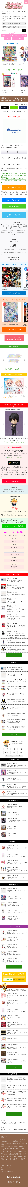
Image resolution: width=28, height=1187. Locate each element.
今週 (13, 749)
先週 (13, 752)
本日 (6, 749)
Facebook (23, 107)
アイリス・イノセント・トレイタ (14, 547)
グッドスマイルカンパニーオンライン (14, 442)
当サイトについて (5, 1169)
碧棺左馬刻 (14, 567)
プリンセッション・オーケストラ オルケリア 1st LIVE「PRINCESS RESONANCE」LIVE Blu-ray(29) (13, 1148)
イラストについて (5, 1167)
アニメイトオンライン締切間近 (14, 526)
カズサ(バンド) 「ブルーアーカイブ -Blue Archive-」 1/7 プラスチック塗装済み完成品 (14, 1122)
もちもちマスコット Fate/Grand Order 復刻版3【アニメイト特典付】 (18, 369)
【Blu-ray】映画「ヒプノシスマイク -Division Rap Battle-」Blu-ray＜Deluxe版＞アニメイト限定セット (13, 175)
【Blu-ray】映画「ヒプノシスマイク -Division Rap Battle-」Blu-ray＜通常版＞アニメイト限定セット (13, 180)
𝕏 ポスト (5, 107)
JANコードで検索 (14, 206)
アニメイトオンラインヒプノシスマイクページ (14, 215)
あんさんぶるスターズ (17, 38)
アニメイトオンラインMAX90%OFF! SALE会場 (14, 338)
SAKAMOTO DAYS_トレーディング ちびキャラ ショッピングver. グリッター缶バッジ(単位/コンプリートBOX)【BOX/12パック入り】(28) (13, 1158)
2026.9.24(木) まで (7, 397)
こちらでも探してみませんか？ (14, 200)
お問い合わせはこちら (7, 1165)
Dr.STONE (10, 35)
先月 (20, 752)
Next (24, 360)
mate (25, 104)
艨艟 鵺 (14, 541)
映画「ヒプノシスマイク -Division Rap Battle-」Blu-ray (13, 1129)
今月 (20, 749)
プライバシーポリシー (7, 1171)
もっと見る (14, 966)
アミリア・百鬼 (14, 554)
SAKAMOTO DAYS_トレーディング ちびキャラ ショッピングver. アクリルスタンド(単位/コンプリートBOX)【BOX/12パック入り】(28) (13, 1153)
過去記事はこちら (14, 1182)
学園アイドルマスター (20, 35)
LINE (14, 107)
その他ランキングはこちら (14, 293)
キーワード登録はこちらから (14, 481)
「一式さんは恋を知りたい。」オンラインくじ (13, 396)
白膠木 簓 (14, 560)
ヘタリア (4, 35)
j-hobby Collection (14, 1177)
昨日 (6, 752)
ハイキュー (7, 38)
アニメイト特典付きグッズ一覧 (14, 187)
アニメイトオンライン (14, 152)
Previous (3, 360)
